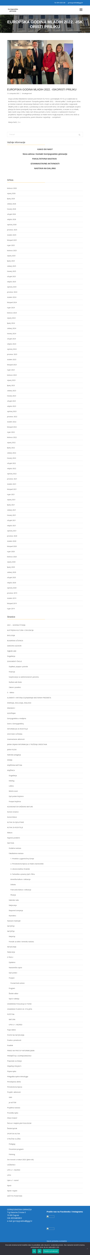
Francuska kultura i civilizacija (20, 890)
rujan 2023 (11, 370)
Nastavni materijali (13, 921)
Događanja (11, 656)
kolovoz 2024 (12, 313)
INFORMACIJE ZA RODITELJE (17, 729)
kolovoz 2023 (12, 375)
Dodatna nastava (15, 848)
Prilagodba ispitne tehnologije (17, 1076)
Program (12, 988)
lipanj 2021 (11, 505)
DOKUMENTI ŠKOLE (14, 661)
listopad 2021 (12, 489)
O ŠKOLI (10, 957)
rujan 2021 (11, 494)
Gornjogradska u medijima (16, 718)
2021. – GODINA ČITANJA (16, 625)
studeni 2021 (11, 484)
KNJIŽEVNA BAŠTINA (14, 765)
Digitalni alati (11, 651)
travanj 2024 (11, 333)
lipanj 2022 (11, 448)
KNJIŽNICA (11, 770)
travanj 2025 (11, 271)
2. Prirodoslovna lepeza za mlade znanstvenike (27, 864)
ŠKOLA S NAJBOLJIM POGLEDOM (19, 1123)
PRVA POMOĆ (12, 1118)
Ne (40, 1251)
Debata (13, 884)
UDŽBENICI (11, 1165)
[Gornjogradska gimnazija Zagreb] (15, 10)
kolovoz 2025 (12, 250)
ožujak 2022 (11, 463)
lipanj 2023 (11, 385)
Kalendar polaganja (14, 755)
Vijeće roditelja (14, 999)
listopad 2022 (12, 427)
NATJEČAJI (10, 926)
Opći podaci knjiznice (16, 796)
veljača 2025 (11, 282)
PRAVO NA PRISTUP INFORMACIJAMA (20, 1051)
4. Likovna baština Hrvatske (20, 869)
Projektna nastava (13, 1108)
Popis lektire (11, 1030)
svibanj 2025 (11, 266)
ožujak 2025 (11, 276)
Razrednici (12, 916)
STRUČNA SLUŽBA (14, 1139)
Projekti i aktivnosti (14, 1092)
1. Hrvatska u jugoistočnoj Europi (22, 858)
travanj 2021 (11, 515)
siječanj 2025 (11, 287)
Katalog (11, 781)
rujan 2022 (11, 432)
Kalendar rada (14, 900)
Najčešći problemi (13, 838)
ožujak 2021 (11, 520)
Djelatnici (12, 962)
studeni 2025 (11, 235)
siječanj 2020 (11, 588)
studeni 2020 (11, 541)
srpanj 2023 (11, 380)
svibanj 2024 (11, 328)
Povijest (11, 978)
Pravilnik (10, 1045)
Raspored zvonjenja (16, 910)
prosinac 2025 (12, 230)
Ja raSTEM (12, 1102)
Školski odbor (13, 993)
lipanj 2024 (11, 323)
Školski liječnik (12, 1128)
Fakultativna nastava (16, 853)
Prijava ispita (11, 1071)
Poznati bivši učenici (17, 983)
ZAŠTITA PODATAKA (14, 1196)
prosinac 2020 (12, 536)
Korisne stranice (13, 812)
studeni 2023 (11, 359)
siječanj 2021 (11, 531)
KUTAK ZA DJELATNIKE (15, 822)
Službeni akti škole (15, 682)
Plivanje (13, 895)
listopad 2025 (12, 240)
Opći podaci (13, 973)
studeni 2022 (11, 422)
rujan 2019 (11, 609)
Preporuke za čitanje (14, 1061)
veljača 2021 (11, 525)
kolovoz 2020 (12, 557)
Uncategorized (27, 93)
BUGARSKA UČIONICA (15, 641)
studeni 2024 (11, 297)
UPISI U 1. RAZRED (15, 1025)
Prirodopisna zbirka (14, 1082)
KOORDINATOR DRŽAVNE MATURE (20, 807)
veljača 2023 (11, 406)
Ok (34, 1251)
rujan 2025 (11, 245)
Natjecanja (13, 905)
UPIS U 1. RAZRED (13, 1170)
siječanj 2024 (11, 349)
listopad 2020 (12, 546)
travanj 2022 (11, 458)
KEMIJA (9, 760)
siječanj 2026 (11, 224)
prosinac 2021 (12, 479)
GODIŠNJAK (11, 713)
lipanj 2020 (11, 567)
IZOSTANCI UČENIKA (14, 734)
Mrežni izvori (13, 791)
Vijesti (9, 1185)
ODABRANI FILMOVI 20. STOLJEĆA (19, 1009)
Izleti (10, 1097)
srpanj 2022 (11, 442)
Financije (12, 672)
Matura (9, 833)
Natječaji (12, 936)
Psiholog (12, 1154)
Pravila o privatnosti (14, 1040)
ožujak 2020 (11, 577)
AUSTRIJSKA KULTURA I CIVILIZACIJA (20, 630)
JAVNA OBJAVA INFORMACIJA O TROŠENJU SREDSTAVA (27, 744)
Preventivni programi (16, 1149)
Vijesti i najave (12, 1191)
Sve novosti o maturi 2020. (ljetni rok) (20, 1159)
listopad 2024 (12, 302)
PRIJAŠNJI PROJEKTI (14, 1066)
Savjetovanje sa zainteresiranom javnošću (24, 677)
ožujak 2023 (11, 401)
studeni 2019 (11, 598)
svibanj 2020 (11, 572)
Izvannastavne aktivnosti (16, 739)
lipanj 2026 (11, 199)
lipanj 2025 (11, 261)
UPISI (9, 1175)
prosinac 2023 (12, 354)
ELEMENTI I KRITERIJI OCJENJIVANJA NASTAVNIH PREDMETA (29, 698)
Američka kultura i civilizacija (20, 879)
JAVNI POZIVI (11, 750)
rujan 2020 (11, 551)
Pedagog (12, 1144)
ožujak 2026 (11, 214)
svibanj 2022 (11, 453)
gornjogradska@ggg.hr (75, 3)
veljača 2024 (11, 344)
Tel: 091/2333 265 (59, 3)
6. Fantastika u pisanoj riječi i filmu (22, 874)
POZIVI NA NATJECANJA (15, 1035)
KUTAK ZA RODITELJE (15, 827)
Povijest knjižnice (15, 801)
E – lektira (10, 692)
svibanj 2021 (11, 510)
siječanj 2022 (11, 474)
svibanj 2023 (11, 391)
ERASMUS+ (11, 708)
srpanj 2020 (11, 562)
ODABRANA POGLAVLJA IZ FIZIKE (19, 1004)
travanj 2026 (11, 209)
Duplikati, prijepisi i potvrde (18, 666)
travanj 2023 (11, 396)
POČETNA (10, 1014)
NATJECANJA (11, 947)
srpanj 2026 (11, 193)
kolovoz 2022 (12, 437)
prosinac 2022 (12, 416)
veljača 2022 (11, 468)
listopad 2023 (12, 365)
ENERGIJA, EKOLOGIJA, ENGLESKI (19, 703)
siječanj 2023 (11, 411)
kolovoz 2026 (12, 188)
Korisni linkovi (12, 817)
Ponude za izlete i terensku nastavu (21, 942)
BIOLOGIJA (11, 635)
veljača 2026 (11, 219)
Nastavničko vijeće (15, 967)
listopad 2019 (12, 603)
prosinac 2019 (12, 593)
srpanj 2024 (11, 318)
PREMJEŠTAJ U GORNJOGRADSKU (19, 1056)
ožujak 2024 (11, 339)
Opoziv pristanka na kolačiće (57, 1241)
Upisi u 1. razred (12, 1180)
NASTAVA (10, 843)
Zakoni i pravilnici (15, 687)
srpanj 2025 (11, 256)
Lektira (11, 786)
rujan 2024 (11, 308)
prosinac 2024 (12, 292)
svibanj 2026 (11, 204)
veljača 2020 (11, 583)
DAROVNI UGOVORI (14, 646)
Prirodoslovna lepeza (14, 1087)
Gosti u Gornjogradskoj (15, 724)
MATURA (12, 1019)
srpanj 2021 (11, 500)
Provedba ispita (12, 1113)
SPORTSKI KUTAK (13, 1134)
